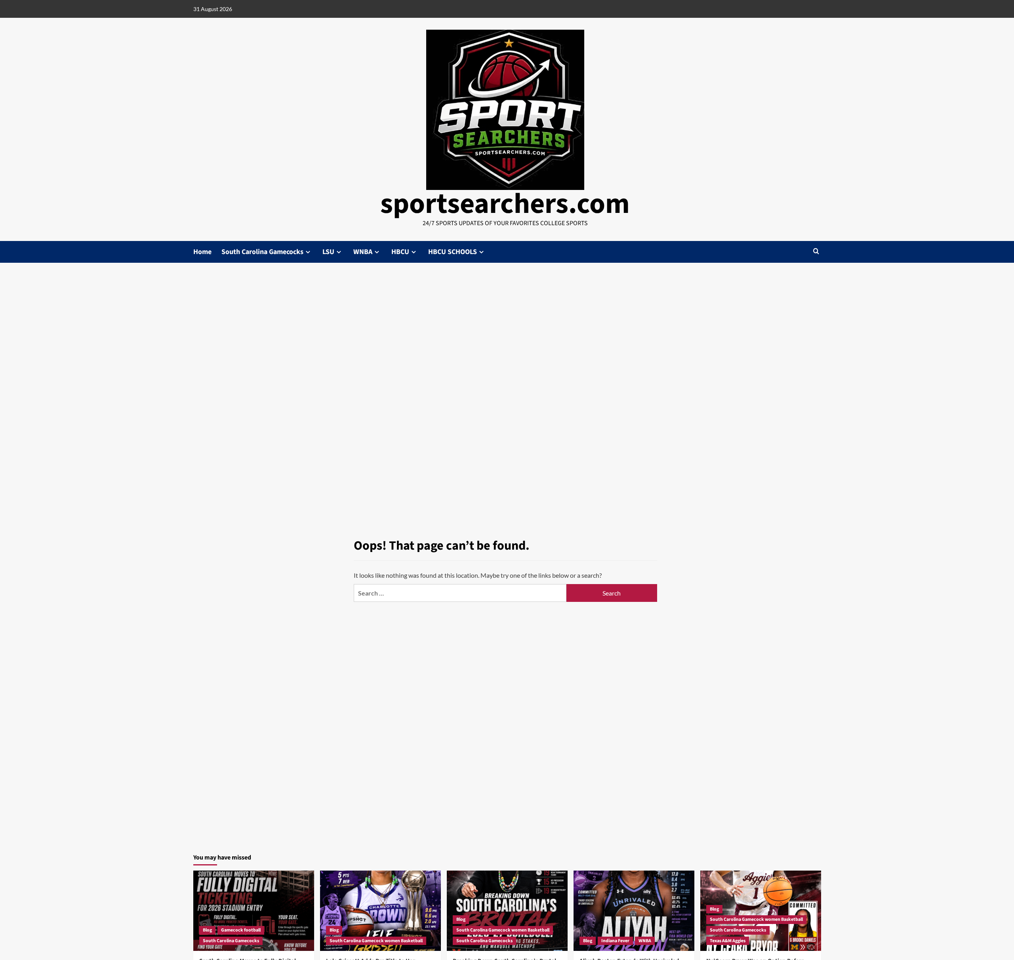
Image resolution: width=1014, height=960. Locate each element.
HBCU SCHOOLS (452, 252)
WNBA (362, 252)
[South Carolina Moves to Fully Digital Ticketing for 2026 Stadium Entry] (253, 911)
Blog (207, 930)
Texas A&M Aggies (727, 940)
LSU (328, 252)
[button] (816, 252)
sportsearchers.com (505, 204)
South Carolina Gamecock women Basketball (376, 940)
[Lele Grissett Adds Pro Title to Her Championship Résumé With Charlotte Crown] (380, 911)
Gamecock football (241, 930)
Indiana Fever (615, 940)
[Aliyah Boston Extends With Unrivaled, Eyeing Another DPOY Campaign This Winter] (634, 911)
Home (202, 252)
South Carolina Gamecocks (262, 252)
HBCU (400, 252)
